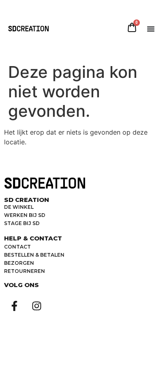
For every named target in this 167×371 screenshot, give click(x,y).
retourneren (24, 271)
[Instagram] (36, 306)
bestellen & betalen (34, 255)
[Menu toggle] (151, 29)
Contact (17, 247)
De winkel (19, 207)
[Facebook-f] (14, 306)
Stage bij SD (22, 223)
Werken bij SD (24, 215)
